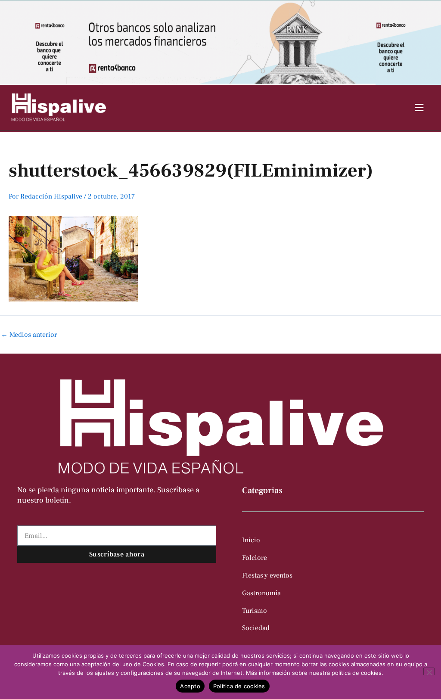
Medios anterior (29, 334)
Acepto (190, 686)
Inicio (251, 540)
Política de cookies (239, 686)
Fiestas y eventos (267, 575)
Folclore (254, 557)
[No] (429, 671)
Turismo (254, 610)
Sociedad (256, 628)
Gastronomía (261, 593)
